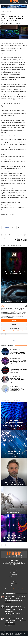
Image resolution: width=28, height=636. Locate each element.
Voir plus (13, 395)
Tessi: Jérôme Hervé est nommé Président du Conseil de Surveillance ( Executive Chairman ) (15, 608)
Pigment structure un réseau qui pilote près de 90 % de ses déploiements (18, 362)
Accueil (2, 11)
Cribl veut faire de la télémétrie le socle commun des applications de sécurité (17, 352)
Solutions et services (15, 349)
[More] (18, 227)
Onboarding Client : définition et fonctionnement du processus (14, 483)
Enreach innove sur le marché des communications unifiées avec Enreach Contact (14, 455)
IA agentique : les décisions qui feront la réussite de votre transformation (14, 300)
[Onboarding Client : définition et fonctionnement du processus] (14, 472)
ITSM (17, 209)
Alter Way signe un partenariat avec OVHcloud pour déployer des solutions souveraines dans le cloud (14, 539)
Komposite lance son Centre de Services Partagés (6, 237)
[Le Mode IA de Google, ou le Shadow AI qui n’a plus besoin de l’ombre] (14, 261)
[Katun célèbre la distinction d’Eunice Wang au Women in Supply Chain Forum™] (5, 389)
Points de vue (8, 11)
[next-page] (5, 334)
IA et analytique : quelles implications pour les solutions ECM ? (14, 511)
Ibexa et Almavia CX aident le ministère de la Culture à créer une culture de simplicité (15, 598)
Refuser (14, 324)
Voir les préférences (14, 328)
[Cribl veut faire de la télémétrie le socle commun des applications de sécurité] (5, 351)
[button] (26, 306)
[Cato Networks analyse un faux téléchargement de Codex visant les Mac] (5, 370)
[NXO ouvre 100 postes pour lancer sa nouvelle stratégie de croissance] (2, 619)
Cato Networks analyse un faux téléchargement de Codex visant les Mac (18, 371)
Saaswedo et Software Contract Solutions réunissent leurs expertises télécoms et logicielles (18, 380)
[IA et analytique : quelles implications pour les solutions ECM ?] (14, 500)
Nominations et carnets (10, 613)
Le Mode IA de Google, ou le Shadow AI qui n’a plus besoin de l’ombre (14, 272)
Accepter (14, 320)
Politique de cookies (7, 330)
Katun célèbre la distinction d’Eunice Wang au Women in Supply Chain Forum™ (17, 389)
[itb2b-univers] (2, 23)
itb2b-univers (9, 23)
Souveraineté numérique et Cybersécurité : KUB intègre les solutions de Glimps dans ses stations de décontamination (21, 238)
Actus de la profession (15, 386)
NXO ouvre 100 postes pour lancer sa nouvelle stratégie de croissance (15, 620)
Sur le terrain (14, 420)
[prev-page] (2, 334)
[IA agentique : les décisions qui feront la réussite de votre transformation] (14, 289)
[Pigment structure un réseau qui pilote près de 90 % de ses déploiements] (5, 361)
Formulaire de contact (18, 588)
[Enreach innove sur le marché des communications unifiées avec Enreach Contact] (14, 444)
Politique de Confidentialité (18, 330)
